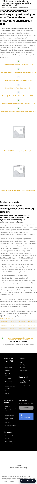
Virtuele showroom (9, 415)
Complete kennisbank (10, 436)
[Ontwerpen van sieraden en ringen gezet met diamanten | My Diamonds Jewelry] (18, 3)
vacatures (7, 393)
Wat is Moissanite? (9, 444)
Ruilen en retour (9, 375)
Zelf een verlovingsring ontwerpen (10, 387)
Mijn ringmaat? (8, 367)
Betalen (7, 365)
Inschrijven (26, 407)
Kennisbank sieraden (10, 384)
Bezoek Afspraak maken (9, 419)
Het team (7, 406)
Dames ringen (23, 370)
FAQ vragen (8, 378)
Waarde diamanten (9, 441)
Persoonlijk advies (27, 481)
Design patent (8, 381)
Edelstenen (7, 438)
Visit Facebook (25, 418)
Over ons (7, 391)
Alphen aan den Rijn (6, 318)
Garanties (7, 373)
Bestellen (7, 370)
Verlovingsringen (24, 364)
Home (21, 362)
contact (7, 413)
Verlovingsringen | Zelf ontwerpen (25, 381)
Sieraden (22, 367)
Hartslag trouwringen (25, 385)
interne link (4, 321)
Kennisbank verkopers (10, 425)
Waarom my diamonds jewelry (10, 409)
